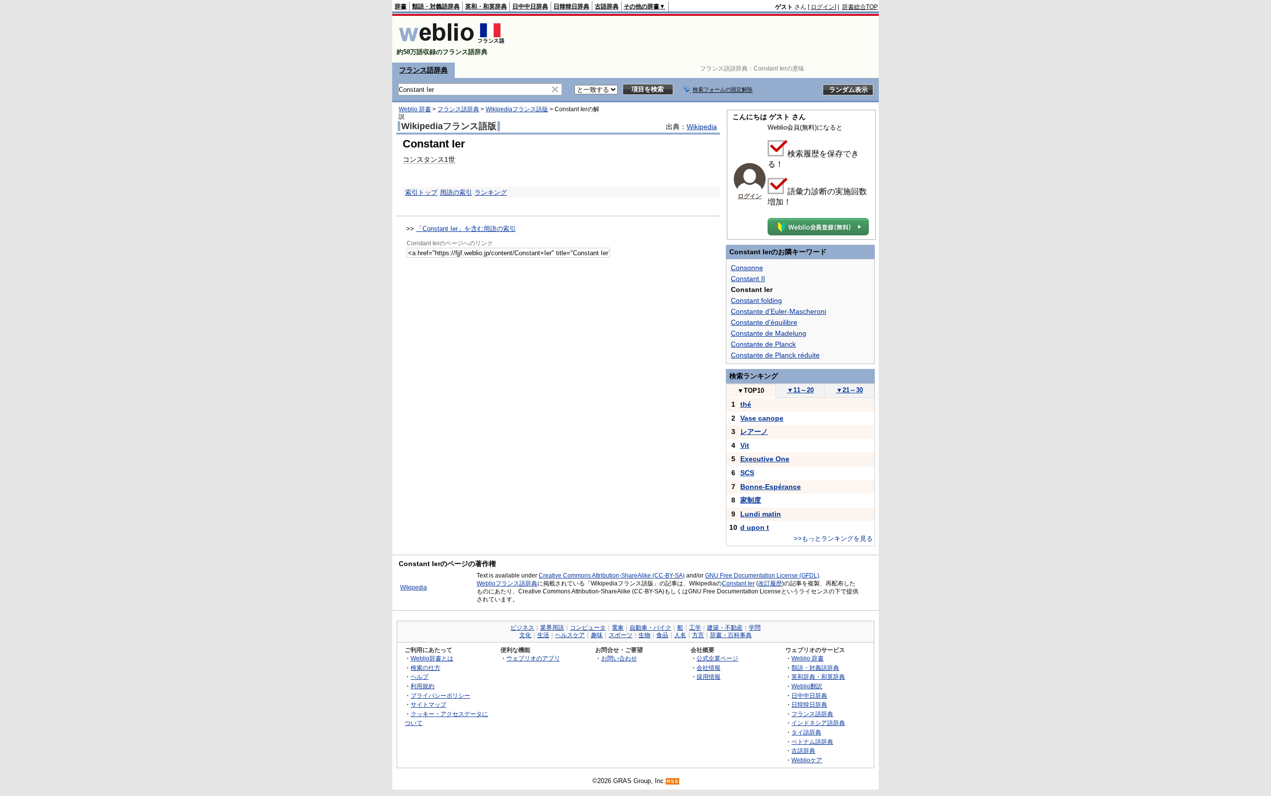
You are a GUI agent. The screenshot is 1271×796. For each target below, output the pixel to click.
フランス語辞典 (423, 70)
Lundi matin (760, 514)
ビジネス (522, 628)
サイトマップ (428, 704)
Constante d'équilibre (764, 322)
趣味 (597, 635)
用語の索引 (456, 192)
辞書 (401, 6)
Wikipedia (702, 127)
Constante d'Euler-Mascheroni (778, 311)
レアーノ (754, 431)
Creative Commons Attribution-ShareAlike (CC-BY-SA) (612, 575)
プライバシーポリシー (440, 695)
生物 (644, 635)
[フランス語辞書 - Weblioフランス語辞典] (451, 43)
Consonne (747, 268)
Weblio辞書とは (432, 658)
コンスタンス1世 (429, 159)
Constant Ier (738, 583)
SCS (747, 473)
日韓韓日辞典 (571, 6)
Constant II (748, 279)
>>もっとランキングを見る (833, 538)
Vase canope (761, 418)
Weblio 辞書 (415, 109)
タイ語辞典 (806, 732)
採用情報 (708, 676)
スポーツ (621, 635)
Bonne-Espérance (770, 487)
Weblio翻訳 (806, 686)
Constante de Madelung (768, 333)
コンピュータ (588, 628)
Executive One (764, 459)
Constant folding (756, 300)
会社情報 (708, 667)
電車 (618, 628)
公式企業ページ (717, 658)
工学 (695, 628)
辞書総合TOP (860, 6)
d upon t (754, 527)
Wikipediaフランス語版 (517, 109)
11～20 (800, 390)
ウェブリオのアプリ (533, 658)
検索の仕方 (425, 667)
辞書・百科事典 (731, 635)
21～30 (849, 390)
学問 (755, 628)
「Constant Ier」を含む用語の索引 (466, 228)
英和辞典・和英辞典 (818, 676)
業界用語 (552, 628)
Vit (744, 445)
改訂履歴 (770, 583)
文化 (525, 635)
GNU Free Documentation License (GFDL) (762, 575)
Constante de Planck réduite (775, 355)
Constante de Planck (763, 344)
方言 (698, 635)
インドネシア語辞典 (818, 723)
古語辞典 (607, 6)
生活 (543, 635)
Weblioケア (806, 760)
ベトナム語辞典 (812, 741)
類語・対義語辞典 (436, 6)
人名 (680, 635)
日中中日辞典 (530, 6)
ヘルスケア (570, 635)
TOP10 (750, 390)
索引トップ (421, 192)
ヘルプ (419, 676)
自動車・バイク (650, 628)
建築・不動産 (725, 628)
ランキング (491, 192)
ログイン (823, 6)
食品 (662, 635)
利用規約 (422, 686)
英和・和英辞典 (486, 6)
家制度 (750, 500)
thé (745, 404)
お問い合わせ (619, 658)
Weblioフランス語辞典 (507, 583)
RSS (673, 781)
